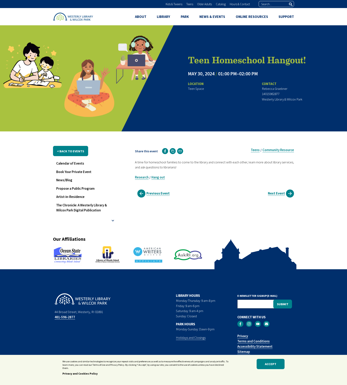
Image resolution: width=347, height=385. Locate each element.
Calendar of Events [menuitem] (70, 163)
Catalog (221, 4)
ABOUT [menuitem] (140, 16)
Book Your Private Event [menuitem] (73, 172)
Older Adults (204, 4)
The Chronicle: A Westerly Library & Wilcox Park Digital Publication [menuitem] (81, 208)
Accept (270, 364)
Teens (189, 4)
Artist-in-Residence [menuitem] (70, 197)
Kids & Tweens (174, 4)
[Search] (290, 4)
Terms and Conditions (253, 341)
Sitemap (243, 351)
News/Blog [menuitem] (64, 180)
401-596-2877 (65, 317)
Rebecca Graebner (274, 88)
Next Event (276, 193)
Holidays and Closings (191, 337)
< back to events (70, 151)
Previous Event (158, 193)
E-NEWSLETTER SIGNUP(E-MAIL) (257, 296)
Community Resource (278, 150)
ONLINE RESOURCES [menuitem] (252, 16)
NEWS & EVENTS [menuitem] (212, 16)
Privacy (242, 336)
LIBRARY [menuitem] (163, 16)
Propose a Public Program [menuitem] (75, 188)
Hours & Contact (240, 4)
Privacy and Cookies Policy (80, 373)
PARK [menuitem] (185, 16)
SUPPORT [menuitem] (286, 16)
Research (142, 177)
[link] (165, 151)
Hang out (158, 177)
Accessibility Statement (254, 346)
